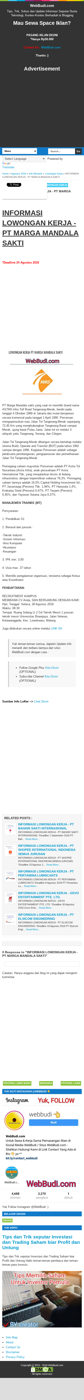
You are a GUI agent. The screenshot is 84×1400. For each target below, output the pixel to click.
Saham (7, 1220)
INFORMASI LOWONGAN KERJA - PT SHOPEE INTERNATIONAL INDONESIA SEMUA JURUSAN (46, 850)
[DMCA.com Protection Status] (42, 1371)
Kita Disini (51, 667)
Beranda (46, 1083)
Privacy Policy (15, 1357)
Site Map (11, 1337)
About (9, 1342)
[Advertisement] (42, 109)
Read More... (33, 839)
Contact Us (13, 1347)
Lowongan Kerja (55, 185)
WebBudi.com (42, 6)
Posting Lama (70, 1083)
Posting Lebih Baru (17, 1083)
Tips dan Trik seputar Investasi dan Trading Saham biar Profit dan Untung (41, 1242)
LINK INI (56, 628)
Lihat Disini (41, 701)
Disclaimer (12, 1352)
